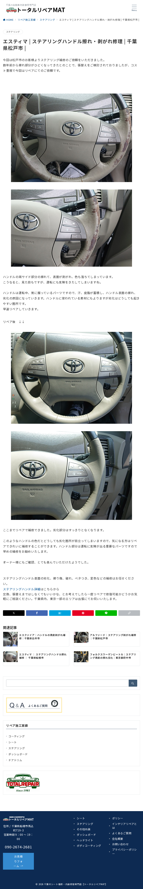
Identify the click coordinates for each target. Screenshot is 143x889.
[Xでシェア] (14, 613)
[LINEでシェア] (106, 613)
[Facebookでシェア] (37, 613)
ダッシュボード (18, 754)
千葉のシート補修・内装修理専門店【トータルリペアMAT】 (75, 884)
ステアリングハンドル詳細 (22, 589)
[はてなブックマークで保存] (60, 613)
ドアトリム (15, 760)
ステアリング (13, 31)
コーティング (16, 736)
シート (12, 742)
